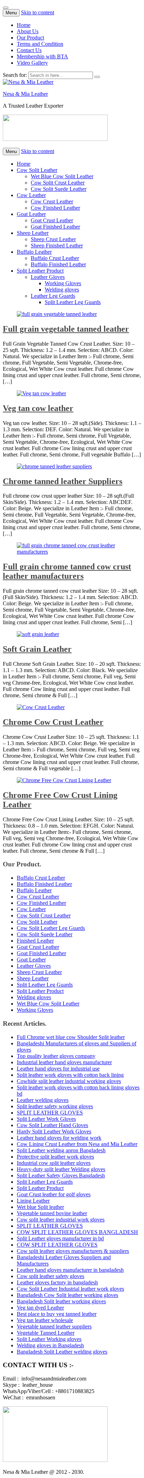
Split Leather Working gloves (49, 1339)
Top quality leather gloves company (56, 1056)
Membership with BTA (42, 56)
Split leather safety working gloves (55, 1106)
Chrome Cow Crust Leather (53, 722)
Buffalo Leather (34, 252)
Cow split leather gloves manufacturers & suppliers (73, 1251)
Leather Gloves (48, 277)
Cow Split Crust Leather (58, 183)
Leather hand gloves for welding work (59, 1138)
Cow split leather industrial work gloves (61, 1220)
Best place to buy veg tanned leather (56, 1314)
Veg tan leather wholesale (45, 1320)
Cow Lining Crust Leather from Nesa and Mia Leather (77, 1144)
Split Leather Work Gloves (46, 1119)
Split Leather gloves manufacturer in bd (60, 1238)
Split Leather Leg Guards (73, 302)
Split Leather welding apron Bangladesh (61, 1150)
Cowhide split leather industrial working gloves (69, 1081)
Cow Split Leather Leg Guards (51, 928)
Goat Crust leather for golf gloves (54, 1194)
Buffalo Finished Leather (58, 264)
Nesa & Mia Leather (25, 94)
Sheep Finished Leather (57, 245)
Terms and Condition (40, 44)
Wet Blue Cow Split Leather (62, 176)
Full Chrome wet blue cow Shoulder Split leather (71, 1037)
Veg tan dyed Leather (40, 1308)
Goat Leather (31, 214)
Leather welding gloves (43, 1100)
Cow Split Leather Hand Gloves (52, 1125)
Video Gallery (32, 63)
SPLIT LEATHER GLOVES (50, 1113)
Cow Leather (31, 195)
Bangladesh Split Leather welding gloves (62, 1352)
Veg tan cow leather (38, 408)
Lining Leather (33, 1201)
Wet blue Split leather (40, 1207)
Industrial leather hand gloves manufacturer (64, 1062)
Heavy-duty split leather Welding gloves (61, 1169)
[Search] (97, 77)
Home (23, 25)
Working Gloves (63, 283)
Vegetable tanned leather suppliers (54, 1326)
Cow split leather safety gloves (50, 1276)
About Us (27, 31)
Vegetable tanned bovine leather (52, 1213)
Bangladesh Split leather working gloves (61, 1301)
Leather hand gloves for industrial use (58, 1069)
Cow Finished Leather (55, 208)
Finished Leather (35, 941)
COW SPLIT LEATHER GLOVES (57, 1245)
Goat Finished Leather (55, 227)
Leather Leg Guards (53, 296)
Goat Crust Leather (52, 220)
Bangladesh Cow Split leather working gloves (67, 1295)
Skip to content (37, 12)
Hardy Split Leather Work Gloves (54, 1131)
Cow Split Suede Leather (58, 189)
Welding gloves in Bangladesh (50, 1345)
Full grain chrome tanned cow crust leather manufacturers (67, 571)
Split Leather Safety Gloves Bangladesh (61, 1175)
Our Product (30, 38)
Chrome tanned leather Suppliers (62, 481)
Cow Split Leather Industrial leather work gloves (70, 1289)
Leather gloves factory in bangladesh (57, 1282)
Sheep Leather (33, 233)
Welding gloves (62, 290)
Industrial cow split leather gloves (54, 1163)
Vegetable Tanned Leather (45, 1333)
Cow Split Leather (37, 170)
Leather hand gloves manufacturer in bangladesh (70, 1270)
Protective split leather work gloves (55, 1157)
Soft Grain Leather (37, 649)
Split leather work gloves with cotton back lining (70, 1075)
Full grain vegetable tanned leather (66, 328)
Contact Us (29, 50)
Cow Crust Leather (52, 201)
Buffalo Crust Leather (55, 258)
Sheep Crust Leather (53, 239)
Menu (11, 12)
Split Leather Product (40, 271)
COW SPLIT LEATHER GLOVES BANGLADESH (77, 1232)
